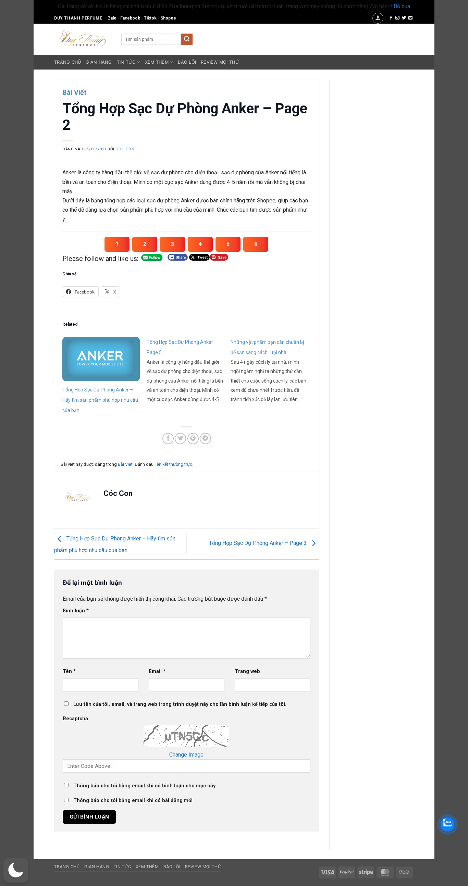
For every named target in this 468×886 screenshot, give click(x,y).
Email (157, 671)
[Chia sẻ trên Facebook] (168, 438)
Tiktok (150, 18)
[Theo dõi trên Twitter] (404, 18)
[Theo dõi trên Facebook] (391, 18)
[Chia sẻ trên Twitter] (180, 438)
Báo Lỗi (187, 62)
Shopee (168, 18)
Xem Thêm (157, 62)
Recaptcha (75, 719)
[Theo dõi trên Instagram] (397, 18)
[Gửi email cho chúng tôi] (410, 18)
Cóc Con (124, 149)
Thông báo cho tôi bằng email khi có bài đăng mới (133, 800)
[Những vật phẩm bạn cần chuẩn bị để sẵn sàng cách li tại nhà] (273, 370)
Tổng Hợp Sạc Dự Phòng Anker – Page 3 (258, 543)
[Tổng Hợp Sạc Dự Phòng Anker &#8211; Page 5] (189, 370)
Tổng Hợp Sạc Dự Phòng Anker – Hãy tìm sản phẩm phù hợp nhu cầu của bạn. (100, 400)
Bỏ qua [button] (402, 6)
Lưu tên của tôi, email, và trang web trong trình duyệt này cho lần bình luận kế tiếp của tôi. (179, 704)
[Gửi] (187, 39)
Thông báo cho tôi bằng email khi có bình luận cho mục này (144, 786)
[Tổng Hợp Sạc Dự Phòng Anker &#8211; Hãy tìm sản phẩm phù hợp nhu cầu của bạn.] (101, 359)
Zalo (112, 18)
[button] (377, 18)
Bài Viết (74, 92)
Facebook (130, 18)
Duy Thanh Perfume (78, 18)
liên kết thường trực (173, 464)
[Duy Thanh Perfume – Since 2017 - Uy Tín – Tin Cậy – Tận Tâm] (82, 37)
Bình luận (76, 611)
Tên (69, 671)
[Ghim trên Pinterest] (193, 438)
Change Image (186, 754)
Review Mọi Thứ (220, 62)
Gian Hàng (99, 62)
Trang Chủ (67, 62)
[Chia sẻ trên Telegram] (205, 438)
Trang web (247, 671)
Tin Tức (126, 62)
